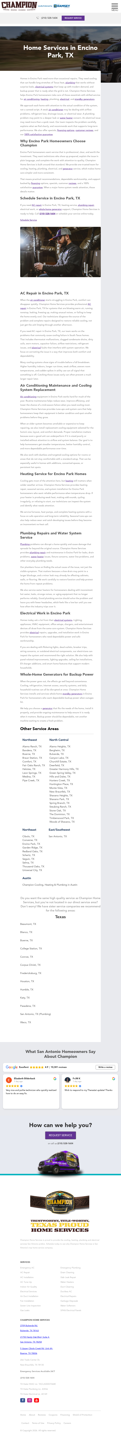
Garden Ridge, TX (32, 848)
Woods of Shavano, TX (62, 822)
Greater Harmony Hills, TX (64, 769)
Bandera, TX (29, 750)
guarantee (37, 188)
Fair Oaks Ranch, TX (33, 765)
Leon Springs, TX (31, 773)
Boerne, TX (28, 754)
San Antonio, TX (58, 836)
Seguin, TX (28, 859)
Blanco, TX (26, 932)
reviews (72, 183)
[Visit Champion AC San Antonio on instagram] (29, 1400)
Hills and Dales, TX (59, 777)
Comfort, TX (29, 761)
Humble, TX (26, 989)
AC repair (37, 205)
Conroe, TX (26, 957)
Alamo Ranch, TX (32, 746)
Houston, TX (27, 981)
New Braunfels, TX (59, 792)
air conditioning (32, 99)
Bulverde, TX (56, 754)
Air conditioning (28, 397)
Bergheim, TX (57, 750)
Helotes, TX (28, 769)
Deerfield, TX (56, 765)
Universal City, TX (32, 870)
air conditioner (56, 110)
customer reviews (84, 130)
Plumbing (25, 544)
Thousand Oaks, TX (33, 866)
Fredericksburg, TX (30, 973)
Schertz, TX (28, 855)
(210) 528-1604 (49, 18)
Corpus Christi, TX (30, 965)
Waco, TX (25, 1022)
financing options (65, 130)
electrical (64, 99)
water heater (66, 118)
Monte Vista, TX (58, 788)
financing (35, 183)
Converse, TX (29, 840)
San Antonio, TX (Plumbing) (35, 1014)
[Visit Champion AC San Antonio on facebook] (22, 1400)
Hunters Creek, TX (59, 780)
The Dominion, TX (59, 814)
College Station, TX (31, 948)
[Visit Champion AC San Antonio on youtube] (36, 1400)
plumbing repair (86, 205)
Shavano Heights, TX (60, 795)
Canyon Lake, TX (58, 758)
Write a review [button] (105, 1067)
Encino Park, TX (31, 844)
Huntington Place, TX (61, 784)
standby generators (84, 99)
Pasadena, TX (27, 1006)
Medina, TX (28, 777)
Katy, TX (25, 998)
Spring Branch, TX (59, 803)
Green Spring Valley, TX (62, 773)
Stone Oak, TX (57, 810)
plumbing (70, 83)
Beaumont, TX (28, 924)
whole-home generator (50, 209)
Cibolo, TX (28, 836)
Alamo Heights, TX (59, 746)
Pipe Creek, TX (30, 780)
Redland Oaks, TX (32, 851)
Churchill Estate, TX (60, 761)
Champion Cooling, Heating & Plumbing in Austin (49, 885)
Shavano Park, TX (59, 799)
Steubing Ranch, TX (60, 807)
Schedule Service (28, 220)
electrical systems (44, 87)
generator (68, 169)
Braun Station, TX (32, 758)
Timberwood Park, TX (61, 818)
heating (44, 99)
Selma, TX (28, 863)
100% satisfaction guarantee (38, 135)
